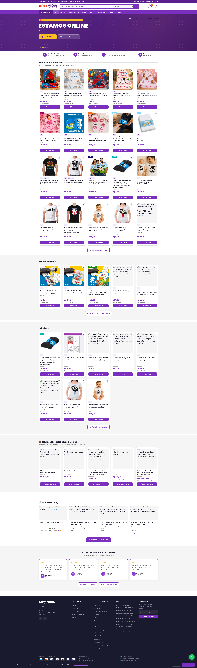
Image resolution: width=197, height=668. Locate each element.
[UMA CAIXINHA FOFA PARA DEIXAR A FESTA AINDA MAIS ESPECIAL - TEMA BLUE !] (74, 123)
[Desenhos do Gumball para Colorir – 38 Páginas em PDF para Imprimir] (74, 276)
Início (55, 12)
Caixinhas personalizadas (101, 645)
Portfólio (110, 12)
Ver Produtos (49, 43)
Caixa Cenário (98, 648)
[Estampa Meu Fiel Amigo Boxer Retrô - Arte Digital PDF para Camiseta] (50, 166)
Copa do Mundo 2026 (101, 611)
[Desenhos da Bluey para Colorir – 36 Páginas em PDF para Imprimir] (147, 276)
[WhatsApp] (45, 618)
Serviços (84, 12)
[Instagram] (40, 618)
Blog (91, 12)
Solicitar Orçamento (70, 43)
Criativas (97, 614)
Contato (119, 12)
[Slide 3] (42, 47)
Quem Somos (100, 12)
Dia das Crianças (100, 630)
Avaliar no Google (88, 585)
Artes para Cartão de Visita (124, 632)
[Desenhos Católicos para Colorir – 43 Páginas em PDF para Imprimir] (74, 343)
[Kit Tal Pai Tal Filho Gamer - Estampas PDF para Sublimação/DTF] (147, 166)
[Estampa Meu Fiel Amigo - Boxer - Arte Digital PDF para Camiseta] (74, 166)
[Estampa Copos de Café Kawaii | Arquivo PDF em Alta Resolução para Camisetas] (147, 343)
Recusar (176, 665)
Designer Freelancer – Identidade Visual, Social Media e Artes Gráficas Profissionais (125, 627)
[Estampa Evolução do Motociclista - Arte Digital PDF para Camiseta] (50, 213)
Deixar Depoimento (110, 585)
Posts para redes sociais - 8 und (125, 621)
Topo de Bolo (98, 639)
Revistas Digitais (98, 605)
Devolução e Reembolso (78, 614)
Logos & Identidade (99, 624)
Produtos (63, 12)
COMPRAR (51, 107)
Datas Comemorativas (100, 627)
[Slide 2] (40, 47)
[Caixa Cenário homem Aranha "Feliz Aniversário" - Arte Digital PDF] (98, 79)
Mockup (96, 620)
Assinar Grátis (149, 616)
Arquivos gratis (74, 12)
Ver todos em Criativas (99, 427)
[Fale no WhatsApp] (192, 657)
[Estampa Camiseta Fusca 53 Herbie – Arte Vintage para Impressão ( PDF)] (123, 213)
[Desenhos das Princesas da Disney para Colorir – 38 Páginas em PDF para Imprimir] (123, 276)
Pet (96, 617)
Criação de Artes (98, 642)
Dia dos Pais (99, 633)
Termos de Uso (75, 611)
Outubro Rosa (99, 636)
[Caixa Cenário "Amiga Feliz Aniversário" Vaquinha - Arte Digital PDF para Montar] (123, 79)
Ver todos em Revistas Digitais (99, 313)
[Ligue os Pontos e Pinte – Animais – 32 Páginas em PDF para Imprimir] (98, 276)
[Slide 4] (45, 47)
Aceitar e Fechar (188, 665)
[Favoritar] (59, 70)
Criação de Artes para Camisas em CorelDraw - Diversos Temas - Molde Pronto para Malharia (126, 616)
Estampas (97, 608)
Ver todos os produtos (99, 250)
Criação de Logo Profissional (124, 610)
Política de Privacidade (81, 665)
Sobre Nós (74, 605)
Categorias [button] (46, 12)
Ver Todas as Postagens (99, 540)
